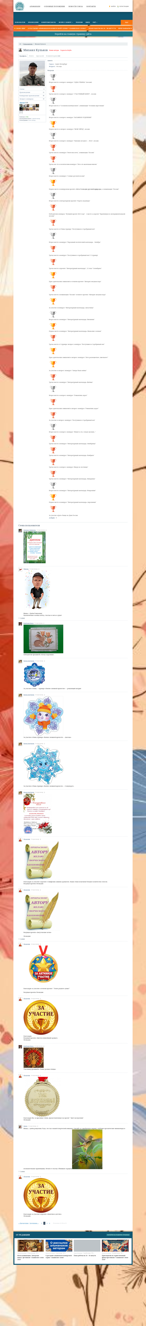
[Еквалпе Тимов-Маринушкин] (21, 112)
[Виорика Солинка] (34, 109)
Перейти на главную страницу (118, 1235)
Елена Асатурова (29, 661)
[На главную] (20, 5)
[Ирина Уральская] (24, 105)
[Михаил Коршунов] (27, 109)
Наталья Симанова (30, 530)
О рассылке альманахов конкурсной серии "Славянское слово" (59, 1256)
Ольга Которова (78, 1253)
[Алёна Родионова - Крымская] (37, 105)
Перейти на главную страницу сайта (73, 34)
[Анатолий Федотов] (34, 105)
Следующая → (34, 1223)
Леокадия (27, 839)
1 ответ (22, 618)
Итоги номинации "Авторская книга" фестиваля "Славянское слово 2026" (30, 1257)
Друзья (22, 103)
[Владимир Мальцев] (21, 109)
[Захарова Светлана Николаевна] (37, 109)
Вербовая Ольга (28, 623)
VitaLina (26, 569)
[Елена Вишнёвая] (27, 105)
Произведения (31, 92)
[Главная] (20, 44)
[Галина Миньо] (30, 109)
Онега (25, 1126)
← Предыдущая (23, 1223)
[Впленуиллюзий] (30, 105)
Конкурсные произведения (31, 96)
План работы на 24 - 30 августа (62, 28)
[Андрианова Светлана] (24, 109)
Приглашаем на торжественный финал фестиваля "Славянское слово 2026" (115, 1257)
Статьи (31, 89)
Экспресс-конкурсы (31, 99)
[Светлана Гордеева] (21, 105)
